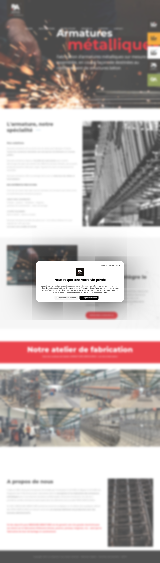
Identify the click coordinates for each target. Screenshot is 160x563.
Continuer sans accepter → (110, 265)
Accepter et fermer (89, 298)
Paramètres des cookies (66, 298)
